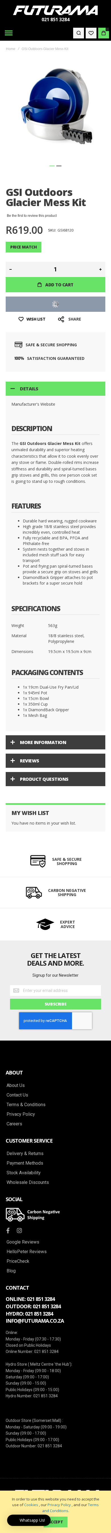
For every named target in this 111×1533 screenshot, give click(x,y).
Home (10, 49)
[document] (55, 1512)
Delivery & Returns (25, 1153)
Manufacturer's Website (33, 404)
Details (29, 389)
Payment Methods (25, 1163)
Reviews (29, 761)
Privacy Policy (59, 1504)
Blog (11, 1270)
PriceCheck (18, 1261)
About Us (16, 1085)
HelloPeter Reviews (27, 1251)
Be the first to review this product (32, 216)
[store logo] (55, 10)
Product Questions (44, 779)
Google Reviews (23, 1242)
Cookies (31, 1504)
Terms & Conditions (26, 1104)
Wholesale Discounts (28, 1182)
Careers (14, 1123)
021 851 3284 (55, 19)
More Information (43, 742)
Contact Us (17, 1095)
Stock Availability (24, 1172)
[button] (52, 166)
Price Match (23, 247)
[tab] (55, 389)
